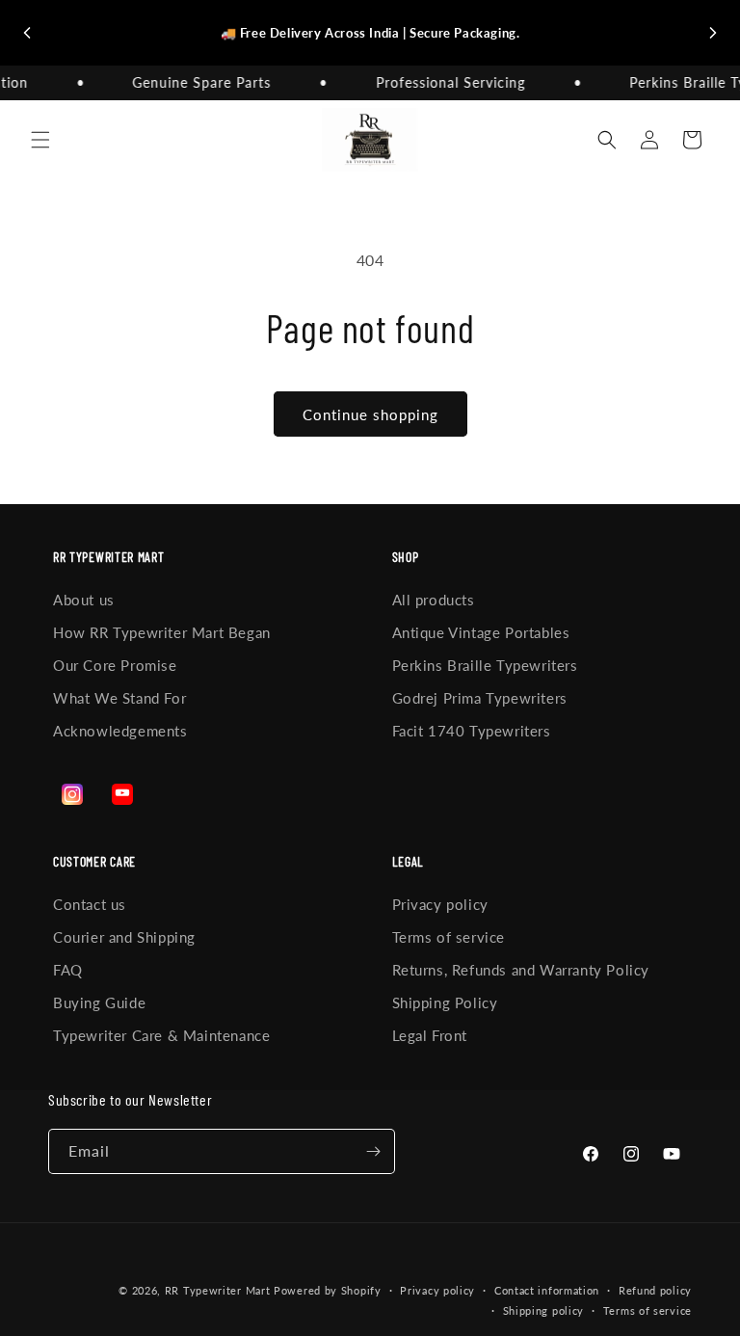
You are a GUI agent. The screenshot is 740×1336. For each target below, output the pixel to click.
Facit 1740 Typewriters (471, 730)
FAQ (68, 969)
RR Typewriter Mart (218, 1290)
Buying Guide (99, 1002)
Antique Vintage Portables (481, 632)
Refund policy (655, 1290)
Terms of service (449, 937)
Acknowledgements (120, 730)
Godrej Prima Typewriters (480, 698)
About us (84, 599)
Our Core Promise (115, 665)
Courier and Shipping (124, 937)
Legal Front (430, 1035)
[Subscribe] (373, 1151)
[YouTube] (122, 794)
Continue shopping (370, 414)
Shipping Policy (445, 1002)
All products (433, 599)
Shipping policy (544, 1310)
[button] (40, 140)
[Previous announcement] (27, 32)
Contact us (89, 904)
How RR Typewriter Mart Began (162, 632)
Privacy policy (440, 904)
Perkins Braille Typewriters (485, 665)
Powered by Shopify (328, 1290)
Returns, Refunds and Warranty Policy (521, 969)
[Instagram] (72, 794)
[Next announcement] (713, 32)
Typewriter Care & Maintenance (161, 1035)
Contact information (546, 1290)
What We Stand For (119, 698)
